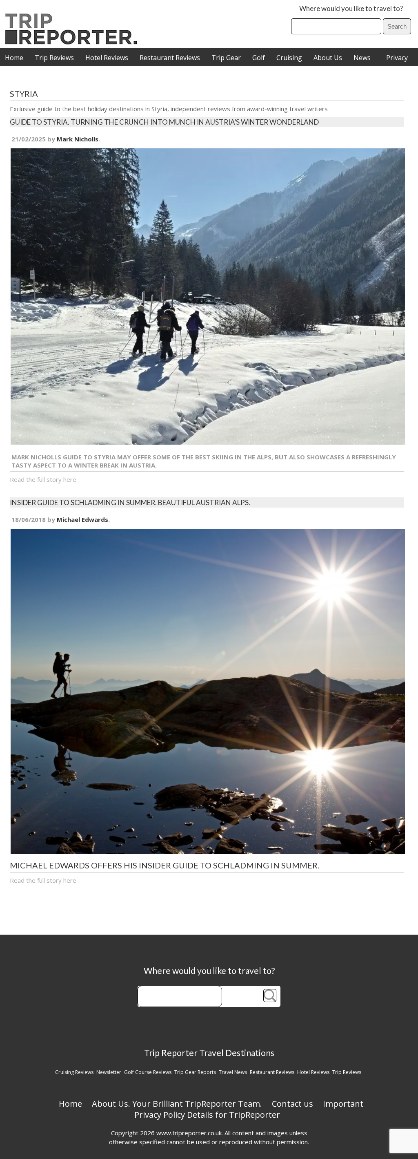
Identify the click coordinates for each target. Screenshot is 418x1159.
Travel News (233, 1072)
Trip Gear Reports (195, 1072)
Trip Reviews (54, 57)
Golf (258, 57)
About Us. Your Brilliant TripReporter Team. (177, 1103)
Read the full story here (43, 479)
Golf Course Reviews (147, 1072)
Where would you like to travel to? (351, 8)
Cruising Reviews (74, 1072)
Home (14, 57)
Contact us (292, 1103)
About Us (328, 57)
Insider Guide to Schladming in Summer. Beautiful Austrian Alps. (130, 502)
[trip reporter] (74, 42)
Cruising (289, 57)
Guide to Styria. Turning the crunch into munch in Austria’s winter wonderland (164, 122)
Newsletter (108, 1072)
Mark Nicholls (77, 139)
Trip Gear (226, 57)
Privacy (397, 57)
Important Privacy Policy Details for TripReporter (249, 1109)
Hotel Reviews (106, 57)
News (362, 57)
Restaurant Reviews (170, 57)
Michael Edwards (82, 519)
